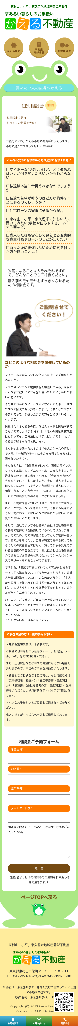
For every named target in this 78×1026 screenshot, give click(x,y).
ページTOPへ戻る (39, 897)
